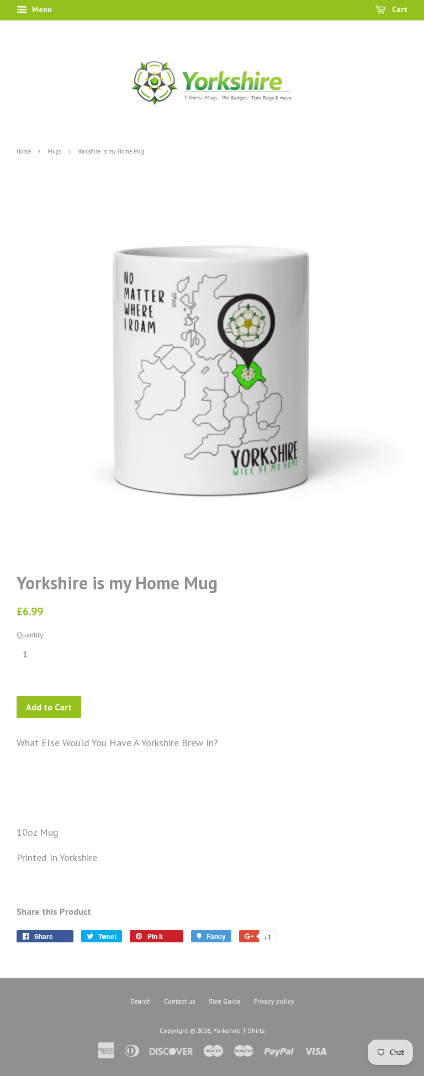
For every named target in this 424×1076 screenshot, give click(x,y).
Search (140, 1001)
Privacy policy (274, 1001)
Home (24, 151)
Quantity (30, 635)
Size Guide (225, 1001)
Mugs (54, 151)
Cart (398, 9)
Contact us (179, 1001)
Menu (41, 9)
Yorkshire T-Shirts (239, 1030)
